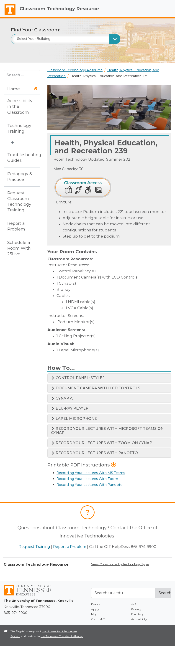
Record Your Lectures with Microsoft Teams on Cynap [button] (107, 430)
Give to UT (98, 619)
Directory (137, 614)
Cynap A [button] (64, 398)
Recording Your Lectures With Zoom (87, 479)
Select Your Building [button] (33, 39)
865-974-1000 (15, 613)
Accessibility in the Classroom (19, 106)
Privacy (136, 609)
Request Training (34, 547)
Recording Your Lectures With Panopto (90, 485)
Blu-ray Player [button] (71, 408)
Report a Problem (16, 226)
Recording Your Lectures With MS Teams (91, 473)
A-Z (133, 604)
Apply (95, 609)
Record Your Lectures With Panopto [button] (96, 453)
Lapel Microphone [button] (76, 418)
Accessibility (139, 619)
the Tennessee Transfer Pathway (62, 636)
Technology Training (19, 128)
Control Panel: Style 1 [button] (80, 378)
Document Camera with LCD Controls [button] (97, 388)
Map (94, 614)
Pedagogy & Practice (19, 176)
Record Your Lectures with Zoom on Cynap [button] (103, 443)
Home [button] (13, 88)
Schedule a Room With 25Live (19, 248)
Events (95, 604)
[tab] (109, 378)
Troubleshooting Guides (20, 157)
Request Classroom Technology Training (19, 201)
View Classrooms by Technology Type (120, 564)
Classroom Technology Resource (59, 8)
